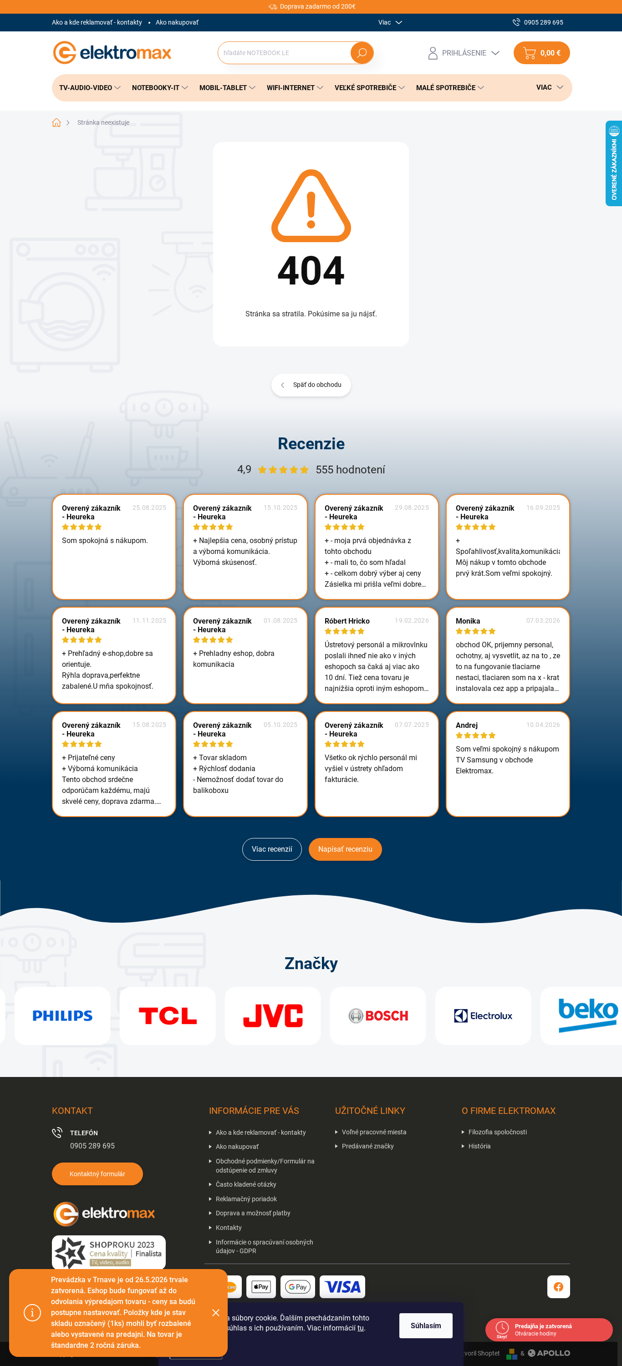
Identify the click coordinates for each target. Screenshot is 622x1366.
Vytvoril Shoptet (477, 1353)
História (480, 1146)
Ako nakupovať (177, 22)
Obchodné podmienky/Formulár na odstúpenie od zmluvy (265, 1166)
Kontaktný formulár (97, 1174)
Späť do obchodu (317, 384)
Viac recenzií (272, 849)
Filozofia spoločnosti (498, 1132)
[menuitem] (87, 88)
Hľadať (362, 52)
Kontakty (229, 1227)
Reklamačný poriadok (246, 1199)
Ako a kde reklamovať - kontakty (97, 22)
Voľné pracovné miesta (374, 1132)
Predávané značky (368, 1146)
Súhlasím (426, 1325)
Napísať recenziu (345, 849)
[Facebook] (558, 1286)
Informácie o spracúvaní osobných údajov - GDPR (264, 1247)
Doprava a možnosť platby (253, 1213)
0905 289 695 (92, 1146)
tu (360, 1328)
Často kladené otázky (246, 1184)
